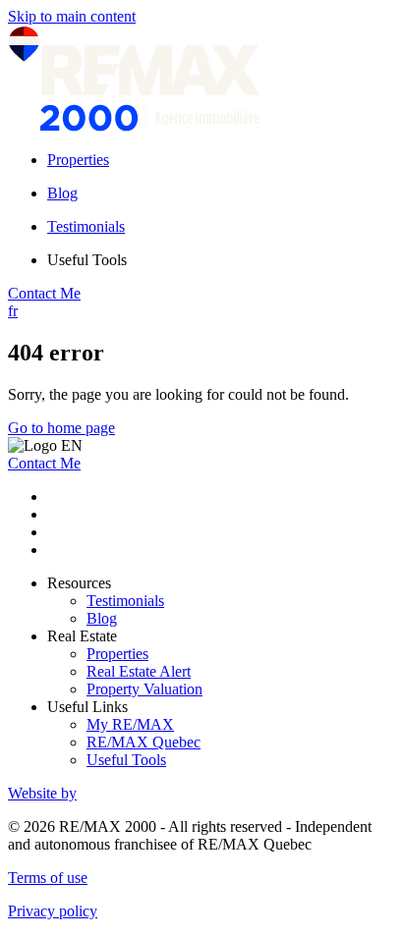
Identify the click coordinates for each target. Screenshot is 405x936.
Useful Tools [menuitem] (87, 259)
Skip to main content (72, 16)
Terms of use (47, 877)
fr (13, 311)
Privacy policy (52, 911)
